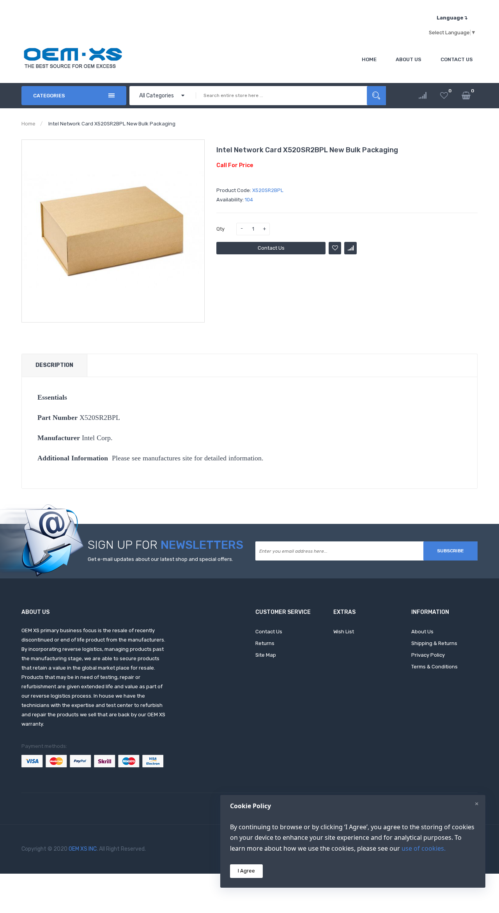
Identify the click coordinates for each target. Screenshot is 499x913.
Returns (264, 643)
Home (28, 124)
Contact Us (271, 248)
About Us (422, 632)
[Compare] (422, 95)
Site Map (265, 655)
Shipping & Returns (434, 643)
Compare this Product (350, 248)
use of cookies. (424, 848)
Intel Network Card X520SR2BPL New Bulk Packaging (111, 124)
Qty (220, 229)
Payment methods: (44, 746)
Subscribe (450, 550)
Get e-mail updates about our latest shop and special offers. (160, 559)
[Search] (376, 95)
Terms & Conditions (434, 667)
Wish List (343, 632)
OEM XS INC (83, 849)
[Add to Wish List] (335, 248)
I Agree (246, 871)
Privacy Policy (428, 655)
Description (54, 365)
